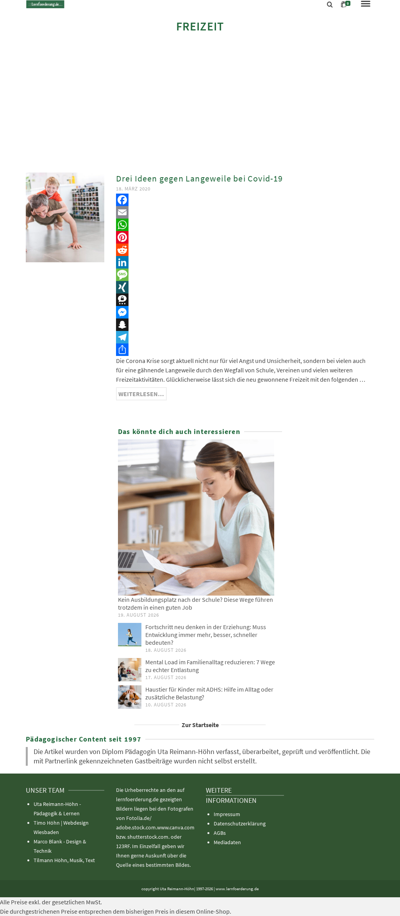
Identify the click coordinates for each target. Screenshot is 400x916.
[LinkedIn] (245, 262)
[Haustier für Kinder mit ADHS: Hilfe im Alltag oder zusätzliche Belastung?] (129, 697)
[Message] (245, 275)
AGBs (220, 832)
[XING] (245, 287)
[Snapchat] (245, 324)
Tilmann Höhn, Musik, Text (64, 860)
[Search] (330, 4)
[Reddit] (245, 250)
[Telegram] (245, 337)
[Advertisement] (200, 102)
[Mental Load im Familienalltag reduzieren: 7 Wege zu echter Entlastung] (129, 669)
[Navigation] (365, 4)
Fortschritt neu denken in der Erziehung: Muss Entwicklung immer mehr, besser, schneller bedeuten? (205, 634)
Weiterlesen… (141, 394)
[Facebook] (245, 200)
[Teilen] (245, 349)
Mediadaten (227, 842)
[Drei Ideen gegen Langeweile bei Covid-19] (65, 217)
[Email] (245, 212)
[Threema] (245, 299)
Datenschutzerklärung (240, 823)
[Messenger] (245, 312)
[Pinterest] (245, 237)
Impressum (227, 814)
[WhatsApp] (245, 225)
